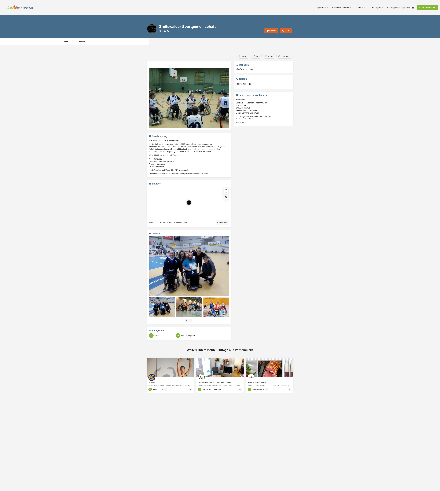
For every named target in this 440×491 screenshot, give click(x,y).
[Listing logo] (151, 28)
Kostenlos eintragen (429, 7)
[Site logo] (20, 7)
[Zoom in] (226, 189)
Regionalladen (321, 7)
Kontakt (82, 41)
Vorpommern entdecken (340, 7)
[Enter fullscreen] (226, 197)
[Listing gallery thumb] (189, 266)
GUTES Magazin (375, 7)
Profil (66, 41)
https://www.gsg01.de (244, 69)
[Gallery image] (189, 98)
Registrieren (405, 7)
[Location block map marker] (189, 202)
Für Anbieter (359, 7)
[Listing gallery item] (162, 307)
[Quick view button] (190, 389)
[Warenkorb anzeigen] (412, 7)
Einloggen (393, 7)
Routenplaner (222, 223)
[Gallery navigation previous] (187, 320)
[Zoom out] (226, 192)
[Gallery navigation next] (191, 320)
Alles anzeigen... (242, 122)
